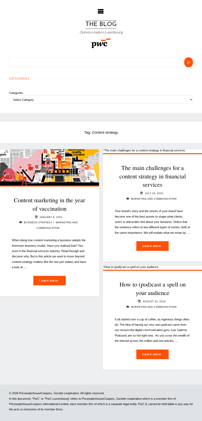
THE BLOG (101, 24)
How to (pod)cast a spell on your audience (153, 288)
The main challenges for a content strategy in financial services (152, 176)
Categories (16, 93)
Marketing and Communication (154, 199)
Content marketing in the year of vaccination (49, 204)
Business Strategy (38, 222)
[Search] (188, 62)
